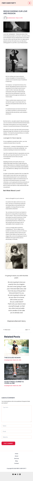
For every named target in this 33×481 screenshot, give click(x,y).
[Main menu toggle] (29, 3)
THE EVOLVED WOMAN (12, 358)
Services (16, 458)
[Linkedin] (20, 474)
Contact (16, 463)
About (16, 456)
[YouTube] (15, 474)
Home (16, 453)
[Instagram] (17, 474)
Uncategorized (8, 360)
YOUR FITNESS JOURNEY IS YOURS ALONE (14, 382)
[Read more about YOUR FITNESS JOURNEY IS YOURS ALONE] (16, 371)
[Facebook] (13, 474)
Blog (16, 461)
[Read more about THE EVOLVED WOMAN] (16, 347)
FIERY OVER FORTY (9, 3)
